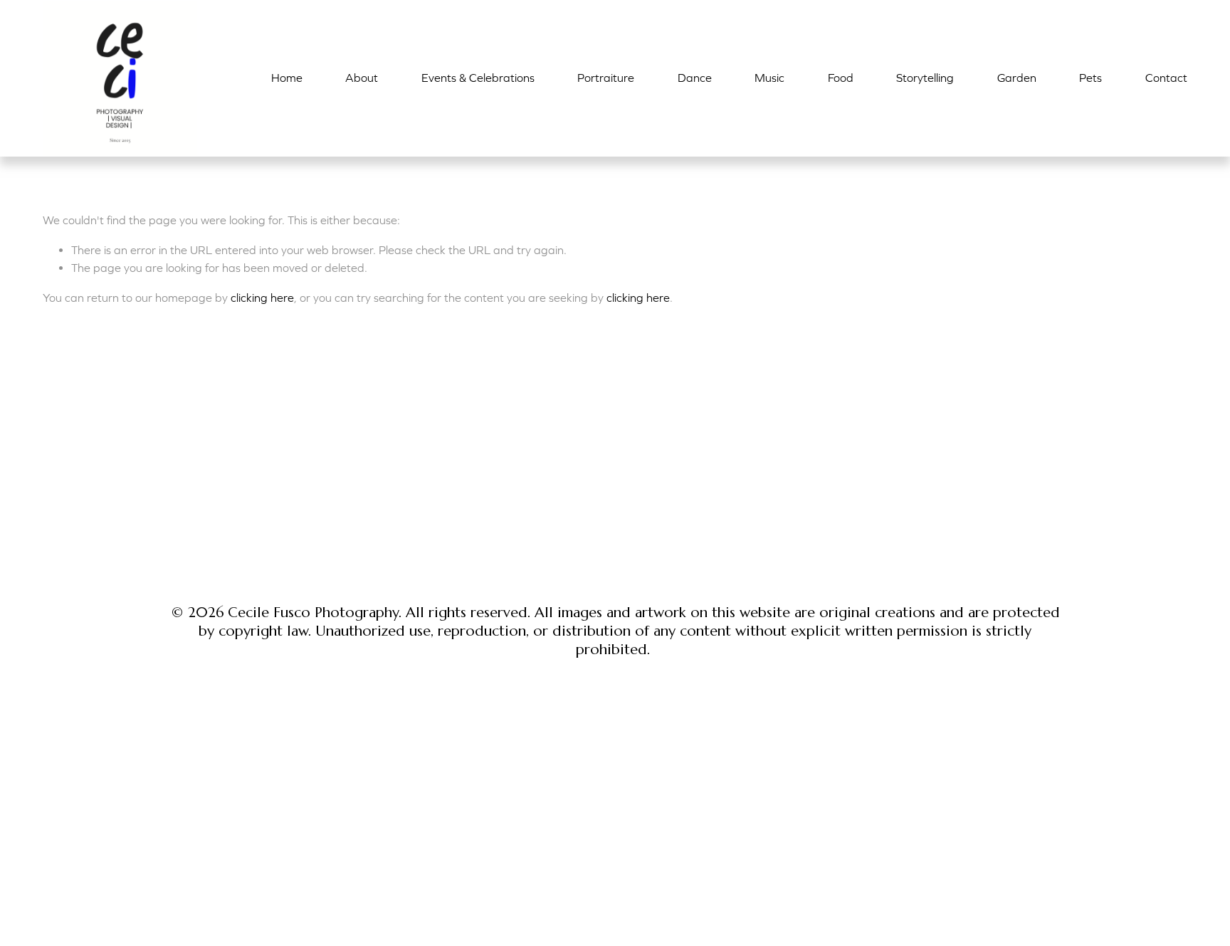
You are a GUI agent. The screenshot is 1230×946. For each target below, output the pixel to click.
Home (287, 77)
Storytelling (925, 77)
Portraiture (605, 77)
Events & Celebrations (478, 77)
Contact (1166, 77)
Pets (1090, 77)
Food (840, 77)
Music (769, 77)
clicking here (262, 297)
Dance (695, 77)
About (361, 77)
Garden (1016, 77)
